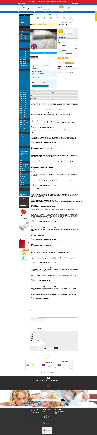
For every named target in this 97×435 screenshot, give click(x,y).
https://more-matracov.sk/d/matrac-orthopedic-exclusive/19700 (42, 172)
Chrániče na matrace (23, 166)
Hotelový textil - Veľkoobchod (22, 185)
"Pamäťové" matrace (23, 136)
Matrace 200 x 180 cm (23, 106)
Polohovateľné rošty (23, 180)
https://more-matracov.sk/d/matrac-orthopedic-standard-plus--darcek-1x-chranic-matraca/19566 (47, 250)
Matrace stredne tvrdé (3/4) (23, 66)
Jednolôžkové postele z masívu (23, 154)
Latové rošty (22, 178)
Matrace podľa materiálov (24, 132)
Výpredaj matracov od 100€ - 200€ (23, 20)
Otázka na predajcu (47, 65)
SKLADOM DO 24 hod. (24, 27)
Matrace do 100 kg (23, 51)
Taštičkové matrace (23, 134)
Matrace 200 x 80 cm (23, 92)
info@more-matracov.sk (40, 73)
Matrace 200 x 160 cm (23, 104)
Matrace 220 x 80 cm (23, 114)
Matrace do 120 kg (23, 53)
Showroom (64, 11)
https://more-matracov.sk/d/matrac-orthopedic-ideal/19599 (41, 267)
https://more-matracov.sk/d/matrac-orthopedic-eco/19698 (41, 256)
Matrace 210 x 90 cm (23, 112)
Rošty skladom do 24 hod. (24, 174)
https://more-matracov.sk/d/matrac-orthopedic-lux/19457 (40, 280)
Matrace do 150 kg (23, 57)
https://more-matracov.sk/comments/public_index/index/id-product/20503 (43, 142)
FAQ (57, 11)
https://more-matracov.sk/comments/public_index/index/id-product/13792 (43, 185)
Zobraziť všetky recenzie (62, 37)
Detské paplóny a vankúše (24, 164)
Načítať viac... (53, 372)
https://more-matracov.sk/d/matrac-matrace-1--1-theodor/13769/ (42, 245)
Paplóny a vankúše (23, 168)
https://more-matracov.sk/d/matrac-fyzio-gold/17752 (40, 298)
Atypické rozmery (37, 11)
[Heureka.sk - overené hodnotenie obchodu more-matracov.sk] (24, 260)
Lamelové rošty (22, 176)
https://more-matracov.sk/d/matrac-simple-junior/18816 (40, 112)
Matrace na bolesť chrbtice (24, 130)
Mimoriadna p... (43, 14)
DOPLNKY (21, 162)
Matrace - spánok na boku (24, 36)
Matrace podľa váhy (23, 49)
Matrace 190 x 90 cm (23, 84)
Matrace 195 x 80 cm (23, 86)
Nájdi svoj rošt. (43, 62)
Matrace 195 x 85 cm (23, 88)
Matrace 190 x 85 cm (23, 82)
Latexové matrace (23, 142)
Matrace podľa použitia (23, 118)
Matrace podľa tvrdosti (23, 61)
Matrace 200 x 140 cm (23, 102)
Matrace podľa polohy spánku (23, 34)
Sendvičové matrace (23, 138)
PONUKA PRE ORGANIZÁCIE (22, 189)
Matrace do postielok (23, 120)
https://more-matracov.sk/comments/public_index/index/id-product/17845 (43, 286)
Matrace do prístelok (23, 124)
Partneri (44, 424)
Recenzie (54, 11)
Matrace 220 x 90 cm (23, 116)
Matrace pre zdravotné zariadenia (23, 195)
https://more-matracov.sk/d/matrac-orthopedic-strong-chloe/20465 (42, 127)
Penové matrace (22, 144)
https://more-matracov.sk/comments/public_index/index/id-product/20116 (43, 179)
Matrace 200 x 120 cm (23, 100)
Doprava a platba (43, 11)
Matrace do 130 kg (23, 55)
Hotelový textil (22, 187)
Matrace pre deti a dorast (24, 122)
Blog (43, 422)
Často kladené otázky (46, 423)
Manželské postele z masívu (23, 149)
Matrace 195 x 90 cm (23, 90)
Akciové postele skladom (24, 151)
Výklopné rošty (22, 182)
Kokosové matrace (23, 140)
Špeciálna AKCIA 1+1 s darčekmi (23, 23)
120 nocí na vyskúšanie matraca (23, 17)
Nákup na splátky (50, 11)
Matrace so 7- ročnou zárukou (23, 29)
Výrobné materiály (24, 11)
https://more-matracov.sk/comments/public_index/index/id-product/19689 (43, 206)
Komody (21, 158)
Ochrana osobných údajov (46, 421)
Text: (30, 310)
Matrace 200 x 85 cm (23, 94)
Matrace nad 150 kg (23, 59)
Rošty (21, 172)
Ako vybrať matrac (30, 11)
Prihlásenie (19, 3)
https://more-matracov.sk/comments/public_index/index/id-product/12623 (43, 239)
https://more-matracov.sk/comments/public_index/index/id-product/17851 (43, 221)
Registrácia (23, 3)
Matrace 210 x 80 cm (23, 110)
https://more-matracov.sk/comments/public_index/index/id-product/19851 (43, 227)
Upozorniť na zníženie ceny (36, 65)
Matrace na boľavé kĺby (23, 128)
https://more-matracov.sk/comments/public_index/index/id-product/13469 (43, 262)
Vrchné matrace (22, 126)
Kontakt (60, 11)
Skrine (21, 160)
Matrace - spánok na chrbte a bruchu (23, 39)
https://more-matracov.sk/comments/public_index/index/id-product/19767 (43, 153)
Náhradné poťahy (22, 170)
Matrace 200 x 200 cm (23, 108)
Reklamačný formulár (46, 416)
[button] (56, 38)
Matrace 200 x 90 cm (23, 96)
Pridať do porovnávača (47, 66)
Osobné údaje (45, 418)
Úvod (38, 14)
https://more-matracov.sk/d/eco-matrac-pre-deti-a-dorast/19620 (42, 167)
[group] (43, 38)
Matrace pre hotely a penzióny (23, 192)
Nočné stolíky (22, 156)
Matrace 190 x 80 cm (23, 80)
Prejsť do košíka (75, 8)
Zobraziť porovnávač (35, 68)
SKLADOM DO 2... (49, 14)
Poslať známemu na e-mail (35, 66)
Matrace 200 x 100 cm (23, 98)
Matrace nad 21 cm (23, 47)
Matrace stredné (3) (23, 63)
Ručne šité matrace (23, 31)
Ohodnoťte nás (46, 372)
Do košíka (26, 249)
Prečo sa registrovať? (46, 417)
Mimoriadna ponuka (23, 15)
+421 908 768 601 (38, 74)
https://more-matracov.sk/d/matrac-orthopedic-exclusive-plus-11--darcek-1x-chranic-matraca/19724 (48, 160)
